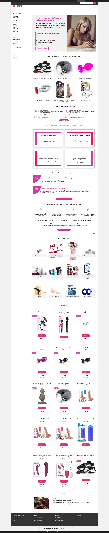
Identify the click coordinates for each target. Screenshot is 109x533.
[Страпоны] (39, 291)
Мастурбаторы (58, 517)
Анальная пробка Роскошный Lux (42, 347)
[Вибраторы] (39, 271)
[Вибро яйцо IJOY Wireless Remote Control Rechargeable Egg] (64, 469)
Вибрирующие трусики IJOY (42, 311)
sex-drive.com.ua (17, 47)
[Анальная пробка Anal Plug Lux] (86, 360)
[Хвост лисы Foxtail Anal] (64, 395)
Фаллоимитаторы (55, 296)
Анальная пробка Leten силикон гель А (41, 383)
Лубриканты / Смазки (55, 276)
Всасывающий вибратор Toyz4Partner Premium (42, 456)
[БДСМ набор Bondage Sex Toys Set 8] (86, 468)
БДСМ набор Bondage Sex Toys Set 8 (85, 455)
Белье (72, 255)
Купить (41, 335)
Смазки (35, 521)
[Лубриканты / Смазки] (55, 271)
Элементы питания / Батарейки (72, 296)
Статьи (61, 8)
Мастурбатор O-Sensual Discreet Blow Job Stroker (86, 419)
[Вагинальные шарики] (88, 250)
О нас (43, 8)
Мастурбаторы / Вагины (72, 276)
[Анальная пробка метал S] (86, 323)
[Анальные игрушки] (39, 250)
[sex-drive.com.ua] (17, 6)
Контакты (56, 8)
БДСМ (55, 255)
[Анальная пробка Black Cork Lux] (64, 360)
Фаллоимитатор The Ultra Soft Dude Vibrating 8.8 (41, 419)
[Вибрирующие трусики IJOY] (42, 323)
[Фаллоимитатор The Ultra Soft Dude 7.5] (86, 395)
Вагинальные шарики (88, 255)
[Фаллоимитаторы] (55, 291)
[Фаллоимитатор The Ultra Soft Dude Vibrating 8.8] (42, 432)
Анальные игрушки (39, 255)
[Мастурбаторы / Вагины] (72, 271)
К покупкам (64, 120)
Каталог (37, 8)
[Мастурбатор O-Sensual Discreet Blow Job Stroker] (86, 432)
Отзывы (14, 519)
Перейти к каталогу (64, 229)
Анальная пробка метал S (86, 311)
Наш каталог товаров (42, 48)
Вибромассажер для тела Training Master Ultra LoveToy (64, 311)
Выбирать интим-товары (64, 199)
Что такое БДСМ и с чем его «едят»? (62, 500)
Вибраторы (39, 276)
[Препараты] (88, 271)
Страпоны (39, 296)
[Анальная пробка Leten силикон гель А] (42, 395)
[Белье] (72, 250)
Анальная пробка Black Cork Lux (64, 347)
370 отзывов (74, 0)
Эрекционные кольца (88, 296)
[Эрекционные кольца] (88, 291)
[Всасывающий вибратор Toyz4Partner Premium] (42, 469)
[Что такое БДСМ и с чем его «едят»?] (41, 503)
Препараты (88, 276)
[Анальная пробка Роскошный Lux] (42, 360)
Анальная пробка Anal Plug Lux (85, 347)
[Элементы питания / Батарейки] (72, 291)
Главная (33, 8)
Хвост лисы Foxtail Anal (63, 383)
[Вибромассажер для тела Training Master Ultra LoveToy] (64, 324)
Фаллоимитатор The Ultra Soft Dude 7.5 (86, 383)
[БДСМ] (55, 250)
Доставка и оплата (49, 8)
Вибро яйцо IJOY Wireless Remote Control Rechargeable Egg (64, 456)
